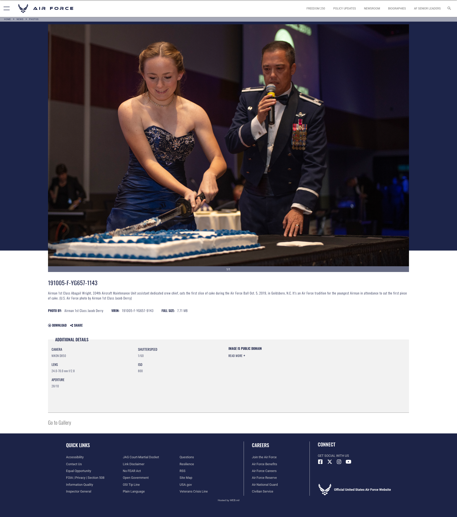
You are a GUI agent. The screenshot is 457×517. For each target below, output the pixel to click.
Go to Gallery (59, 422)
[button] (6, 8)
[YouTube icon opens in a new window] (348, 461)
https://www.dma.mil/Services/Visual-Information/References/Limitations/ (270, 373)
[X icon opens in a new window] (329, 461)
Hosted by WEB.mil (228, 500)
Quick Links (78, 445)
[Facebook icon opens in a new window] (320, 461)
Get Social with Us (333, 456)
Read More (235, 356)
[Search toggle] (449, 8)
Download (59, 325)
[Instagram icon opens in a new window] (339, 461)
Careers (260, 445)
